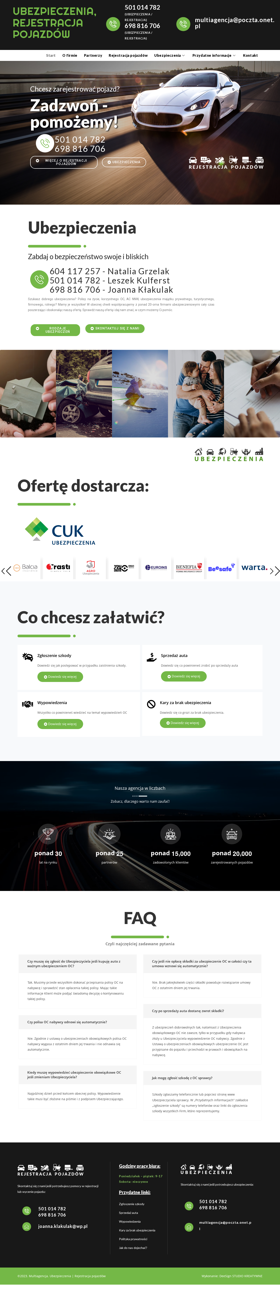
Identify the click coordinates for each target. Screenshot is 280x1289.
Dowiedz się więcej (62, 676)
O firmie (69, 55)
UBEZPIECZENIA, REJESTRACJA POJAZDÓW (55, 23)
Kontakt (250, 55)
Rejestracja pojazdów (128, 55)
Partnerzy (93, 55)
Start (51, 55)
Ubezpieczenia (167, 55)
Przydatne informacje (212, 55)
